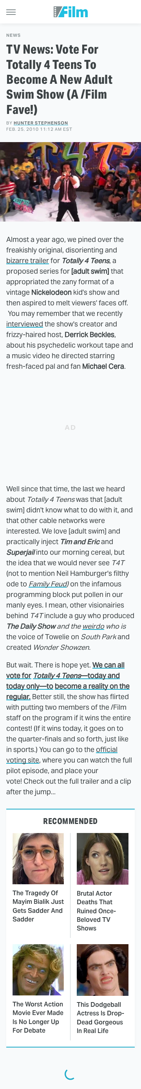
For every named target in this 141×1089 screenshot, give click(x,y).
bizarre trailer (27, 260)
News (13, 35)
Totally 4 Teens (57, 675)
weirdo (93, 626)
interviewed (24, 323)
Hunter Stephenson (41, 123)
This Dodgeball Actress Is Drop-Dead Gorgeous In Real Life (100, 1018)
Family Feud (48, 583)
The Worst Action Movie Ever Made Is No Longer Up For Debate (38, 1017)
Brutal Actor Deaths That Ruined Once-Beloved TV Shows (96, 911)
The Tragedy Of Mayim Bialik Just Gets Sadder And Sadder (38, 906)
